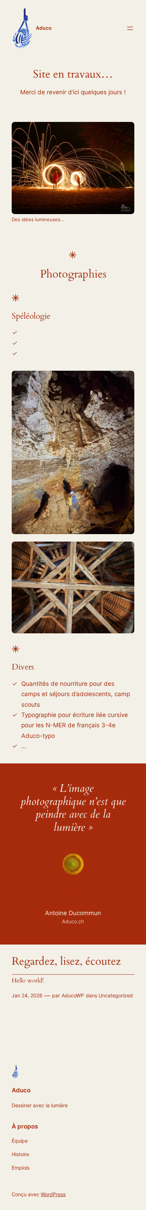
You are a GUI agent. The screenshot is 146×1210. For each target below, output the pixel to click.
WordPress (53, 1194)
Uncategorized (116, 995)
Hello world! (28, 980)
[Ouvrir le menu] (130, 28)
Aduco (44, 28)
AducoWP (73, 995)
